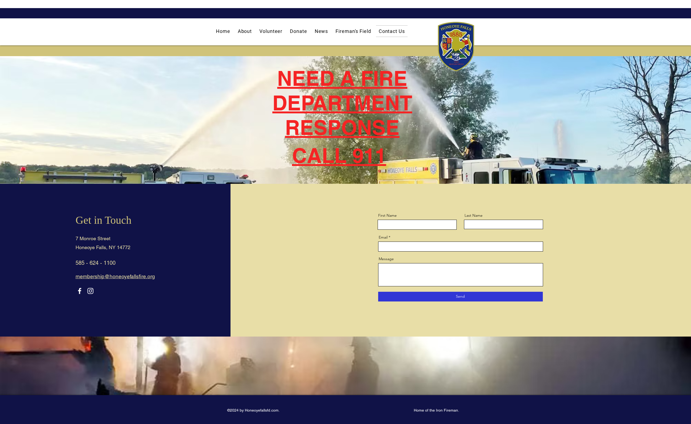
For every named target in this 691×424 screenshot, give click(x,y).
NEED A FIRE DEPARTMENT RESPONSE (342, 103)
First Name (387, 215)
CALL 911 (339, 155)
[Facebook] (80, 291)
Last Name (474, 215)
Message (386, 259)
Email (383, 237)
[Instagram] (90, 291)
